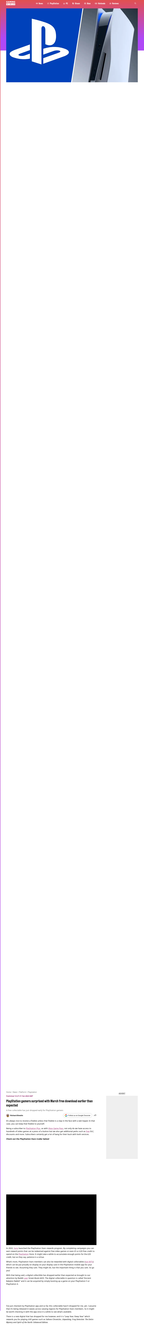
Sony (16, 1248)
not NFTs (89, 1261)
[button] (95, 1115)
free (87, 1131)
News (15, 1092)
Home (8, 1092)
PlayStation (24, 1254)
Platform (22, 1092)
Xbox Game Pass (55, 1128)
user (26, 1278)
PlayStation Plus (33, 1128)
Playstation (32, 1092)
